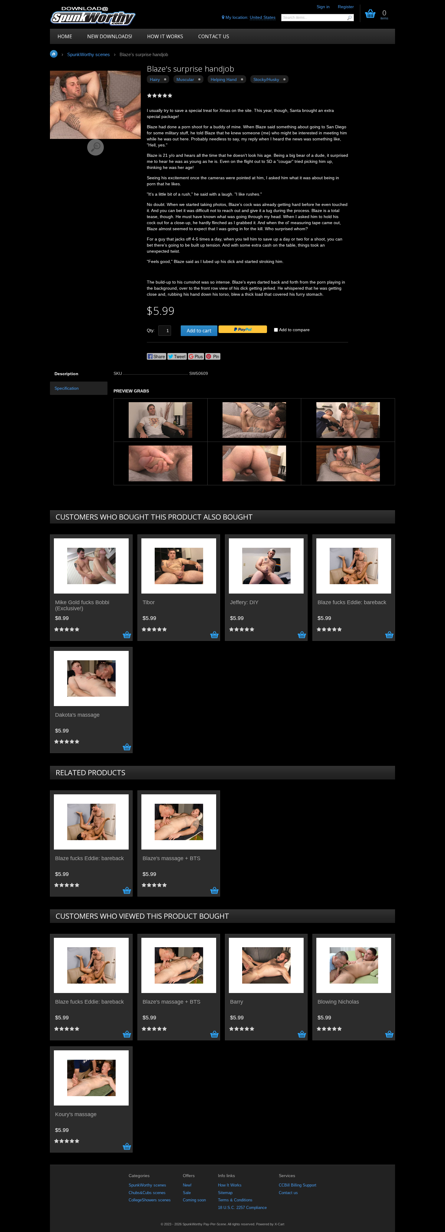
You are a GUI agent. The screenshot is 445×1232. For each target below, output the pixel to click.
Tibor (149, 602)
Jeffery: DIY (244, 602)
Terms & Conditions (235, 1200)
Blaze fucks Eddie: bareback (352, 602)
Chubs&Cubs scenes (147, 1192)
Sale (187, 1192)
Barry (236, 1002)
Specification (66, 388)
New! (187, 1185)
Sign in (323, 6)
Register (346, 6)
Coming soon (194, 1200)
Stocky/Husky (266, 79)
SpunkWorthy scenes (147, 1185)
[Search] (349, 17)
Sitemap (225, 1192)
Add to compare (294, 329)
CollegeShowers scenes (150, 1200)
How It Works (230, 1185)
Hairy (155, 79)
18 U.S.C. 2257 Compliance (242, 1207)
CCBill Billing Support (297, 1185)
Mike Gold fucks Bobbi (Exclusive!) (82, 605)
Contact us (288, 1192)
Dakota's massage (77, 715)
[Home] (93, 16)
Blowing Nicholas (338, 1002)
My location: (249, 17)
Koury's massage (76, 1114)
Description (66, 373)
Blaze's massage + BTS (171, 858)
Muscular (185, 79)
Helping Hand (224, 79)
